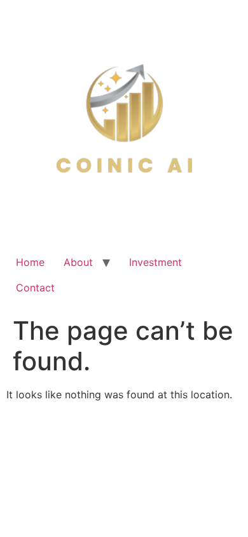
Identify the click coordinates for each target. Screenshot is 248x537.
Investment (155, 262)
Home (30, 262)
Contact (35, 287)
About (78, 262)
